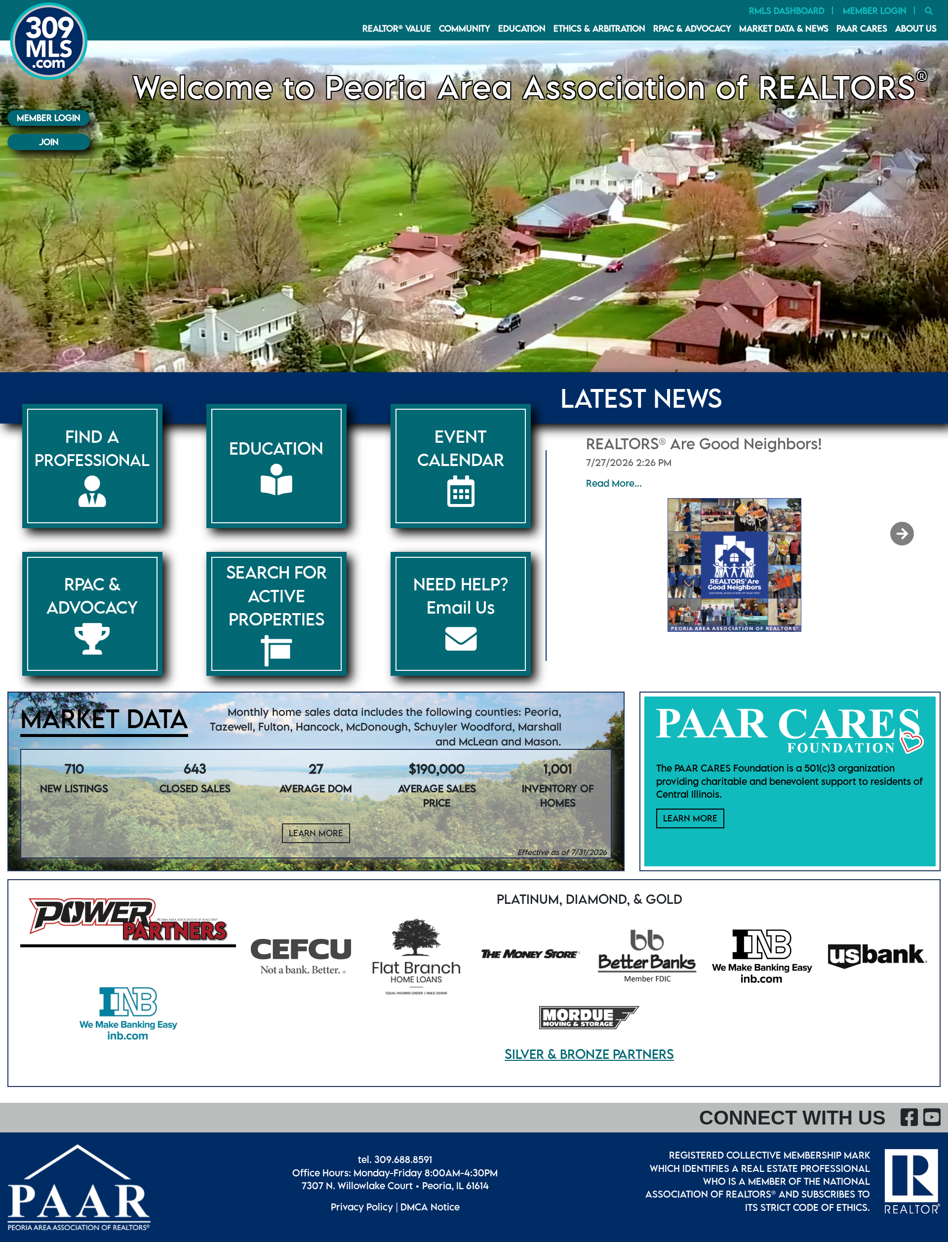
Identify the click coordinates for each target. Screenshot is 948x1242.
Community (464, 28)
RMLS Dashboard (787, 10)
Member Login (875, 10)
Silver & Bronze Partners (589, 1054)
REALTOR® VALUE (396, 28)
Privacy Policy (362, 1206)
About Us (916, 28)
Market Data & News (784, 28)
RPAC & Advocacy (692, 28)
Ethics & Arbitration (599, 28)
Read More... (614, 483)
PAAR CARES (861, 28)
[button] (903, 533)
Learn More (316, 833)
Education (522, 28)
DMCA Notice (430, 1206)
